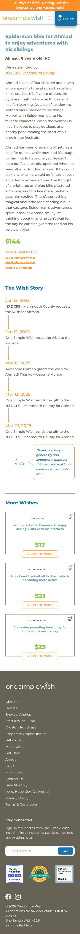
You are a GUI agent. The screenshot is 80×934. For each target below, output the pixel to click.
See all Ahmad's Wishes (20, 257)
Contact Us (14, 779)
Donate (11, 708)
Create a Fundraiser (21, 727)
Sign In (68, 18)
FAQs (9, 766)
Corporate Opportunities (25, 734)
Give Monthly (16, 785)
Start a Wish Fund (20, 721)
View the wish (39, 554)
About (10, 759)
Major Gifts (14, 747)
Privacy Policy (16, 798)
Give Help (13, 702)
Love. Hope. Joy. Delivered (27, 791)
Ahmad (12, 58)
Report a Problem (18, 925)
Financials (13, 772)
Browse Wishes (18, 714)
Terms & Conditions (21, 804)
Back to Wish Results (18, 267)
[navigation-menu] (49, 18)
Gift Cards (13, 740)
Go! (65, 851)
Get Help (12, 753)
